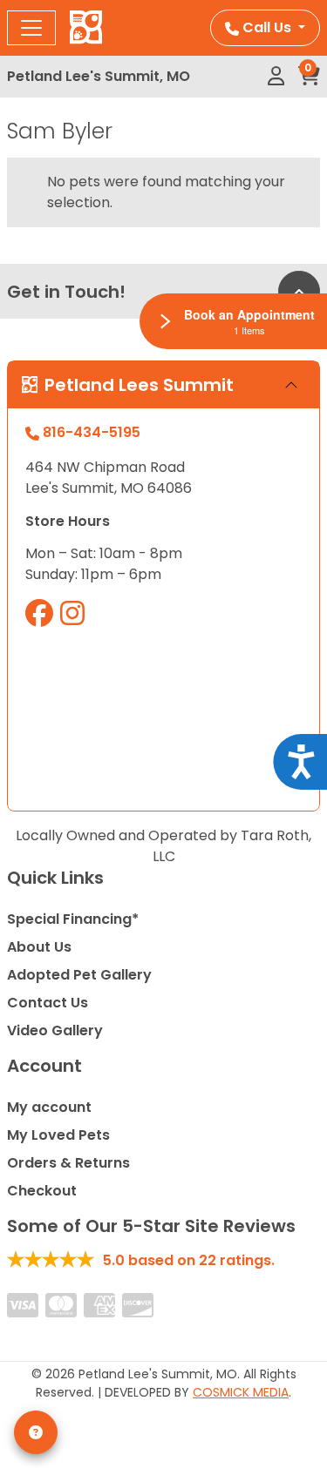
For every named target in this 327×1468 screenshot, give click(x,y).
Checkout (42, 1191)
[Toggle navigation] (31, 27)
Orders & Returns (68, 1163)
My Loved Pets (58, 1135)
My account (49, 1107)
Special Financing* (73, 919)
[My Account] (276, 77)
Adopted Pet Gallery (79, 975)
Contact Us (47, 1003)
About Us (39, 947)
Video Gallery (55, 1030)
